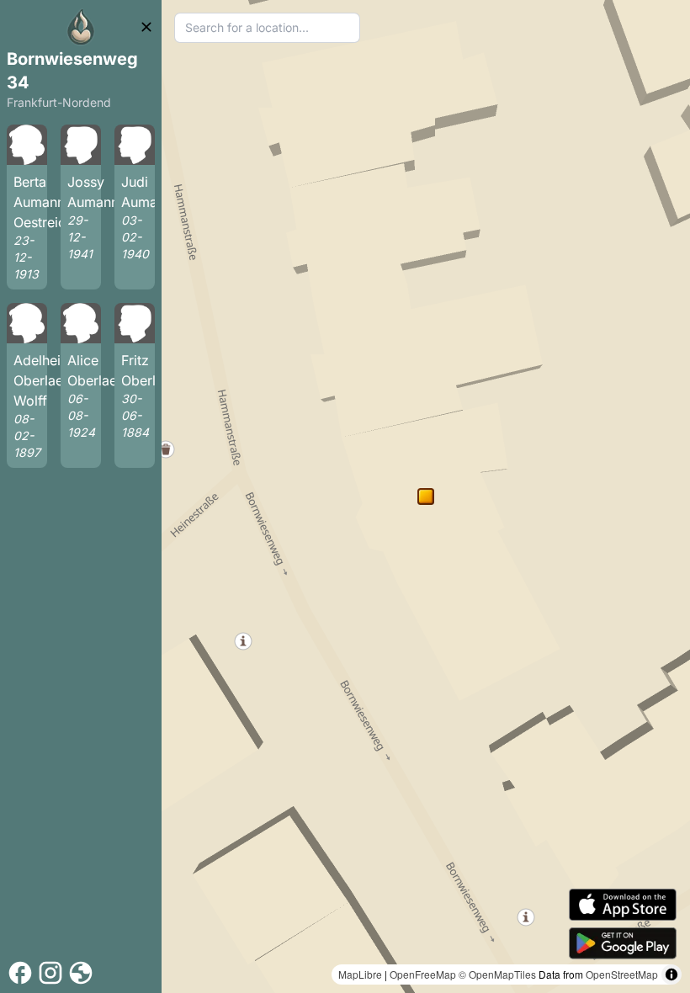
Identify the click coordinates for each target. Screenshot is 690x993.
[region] (426, 496)
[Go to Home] (81, 27)
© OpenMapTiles (497, 974)
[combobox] (267, 27)
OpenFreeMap (423, 974)
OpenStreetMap (622, 974)
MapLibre (360, 974)
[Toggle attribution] (671, 974)
